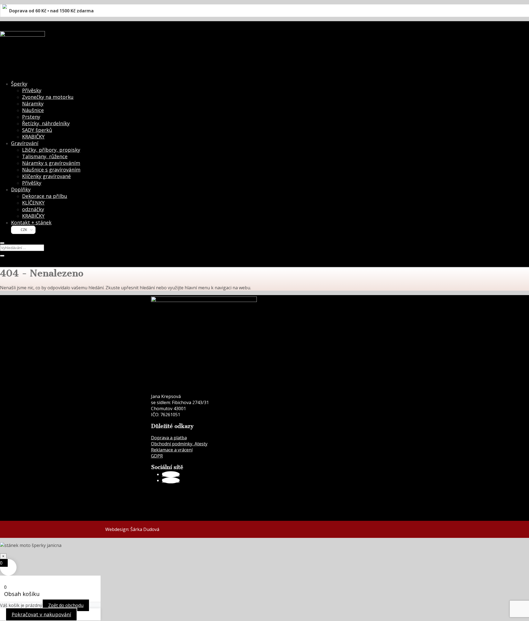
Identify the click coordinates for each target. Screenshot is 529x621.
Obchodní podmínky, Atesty (179, 444)
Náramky (33, 103)
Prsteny (31, 116)
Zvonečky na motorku (48, 97)
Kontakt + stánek (31, 222)
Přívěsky (31, 90)
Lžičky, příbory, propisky (51, 149)
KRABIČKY (33, 136)
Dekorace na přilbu (44, 196)
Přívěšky (31, 182)
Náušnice (33, 110)
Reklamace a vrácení (172, 450)
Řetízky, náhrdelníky (46, 123)
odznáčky (33, 209)
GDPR (157, 456)
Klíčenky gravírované (46, 176)
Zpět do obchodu (65, 605)
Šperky (19, 83)
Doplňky (21, 189)
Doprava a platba (169, 438)
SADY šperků (37, 130)
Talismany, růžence (45, 156)
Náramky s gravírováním (51, 163)
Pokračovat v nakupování (41, 614)
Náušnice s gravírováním (51, 169)
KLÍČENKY (33, 202)
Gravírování (24, 143)
